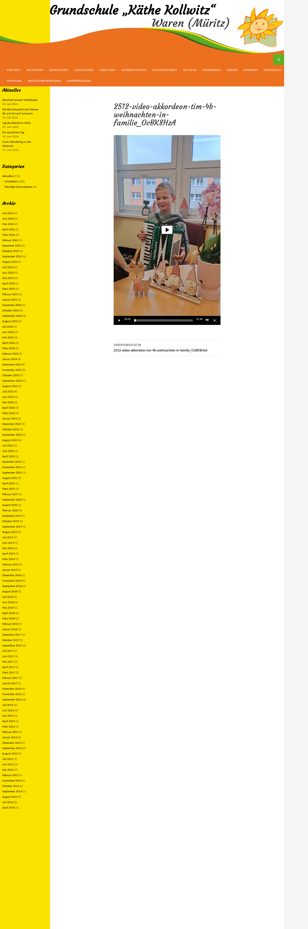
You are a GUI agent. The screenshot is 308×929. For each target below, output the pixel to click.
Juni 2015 (8, 764)
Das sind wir (35, 70)
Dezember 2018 (11, 575)
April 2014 (8, 807)
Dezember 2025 (11, 245)
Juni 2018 (8, 602)
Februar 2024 (10, 353)
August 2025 (10, 262)
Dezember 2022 (11, 424)
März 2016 (8, 726)
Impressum (250, 70)
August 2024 (10, 321)
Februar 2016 (10, 732)
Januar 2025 (9, 299)
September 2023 (12, 380)
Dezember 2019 (11, 515)
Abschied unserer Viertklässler (20, 100)
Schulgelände (84, 70)
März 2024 (8, 348)
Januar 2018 (9, 629)
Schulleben (11, 181)
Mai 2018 (8, 607)
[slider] (163, 320)
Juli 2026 (7, 213)
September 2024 (12, 316)
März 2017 (8, 672)
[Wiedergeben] (119, 320)
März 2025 (8, 289)
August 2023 (10, 386)
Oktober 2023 (10, 375)
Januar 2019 (9, 570)
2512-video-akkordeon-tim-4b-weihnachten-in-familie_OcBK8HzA (160, 348)
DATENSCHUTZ (272, 70)
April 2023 (8, 407)
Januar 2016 (9, 737)
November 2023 (12, 370)
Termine (232, 70)
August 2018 (10, 591)
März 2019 (8, 559)
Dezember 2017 (11, 634)
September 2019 (12, 526)
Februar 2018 (10, 624)
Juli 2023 (7, 391)
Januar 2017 (9, 683)
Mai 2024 (8, 337)
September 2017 (12, 645)
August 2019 (10, 532)
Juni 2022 (8, 451)
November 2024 (12, 305)
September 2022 (12, 434)
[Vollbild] (214, 320)
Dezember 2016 (11, 688)
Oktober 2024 (10, 310)
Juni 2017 (8, 656)
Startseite (14, 70)
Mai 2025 (8, 278)
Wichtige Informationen (44, 81)
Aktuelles (189, 70)
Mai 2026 (8, 224)
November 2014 (12, 780)
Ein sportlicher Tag (13, 132)
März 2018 (8, 618)
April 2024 (8, 343)
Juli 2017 (7, 651)
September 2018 (12, 586)
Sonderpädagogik (79, 81)
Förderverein (211, 70)
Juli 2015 (7, 759)
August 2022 (10, 440)
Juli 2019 (7, 537)
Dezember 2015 (11, 742)
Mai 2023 (8, 402)
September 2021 (12, 472)
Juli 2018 (7, 597)
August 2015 (10, 753)
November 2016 (12, 694)
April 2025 (8, 283)
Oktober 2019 (10, 521)
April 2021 (8, 483)
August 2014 (10, 796)
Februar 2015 (10, 775)
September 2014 (12, 791)
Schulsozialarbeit (164, 70)
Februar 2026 (10, 240)
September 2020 (12, 499)
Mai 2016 (8, 715)
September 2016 (12, 699)
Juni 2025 (8, 272)
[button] (167, 230)
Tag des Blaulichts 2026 (16, 123)
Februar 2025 (10, 294)
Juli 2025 (7, 267)
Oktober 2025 (10, 251)
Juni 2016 (8, 710)
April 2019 (8, 553)
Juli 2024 (7, 326)
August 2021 (10, 478)
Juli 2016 (7, 705)
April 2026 (8, 229)
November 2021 (12, 467)
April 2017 (8, 667)
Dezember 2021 (11, 461)
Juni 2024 (8, 332)
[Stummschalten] (207, 320)
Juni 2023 (8, 397)
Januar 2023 (9, 418)
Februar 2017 (10, 678)
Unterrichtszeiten (133, 70)
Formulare (14, 81)
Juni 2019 (8, 543)
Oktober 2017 (10, 640)
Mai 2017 (8, 661)
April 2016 (8, 721)
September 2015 (12, 748)
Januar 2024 (9, 359)
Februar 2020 (10, 510)
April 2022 (8, 456)
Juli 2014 (7, 802)
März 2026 (8, 234)
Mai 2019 (8, 548)
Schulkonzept (59, 70)
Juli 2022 (7, 445)
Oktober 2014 (10, 786)
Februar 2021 (10, 494)
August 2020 (10, 505)
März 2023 (8, 413)
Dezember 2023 (11, 364)
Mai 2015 (8, 769)
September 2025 (12, 256)
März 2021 (8, 488)
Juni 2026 (8, 218)
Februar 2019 (10, 564)
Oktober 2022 (10, 429)
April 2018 (8, 613)
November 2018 (12, 580)
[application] (167, 230)
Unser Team (107, 70)
